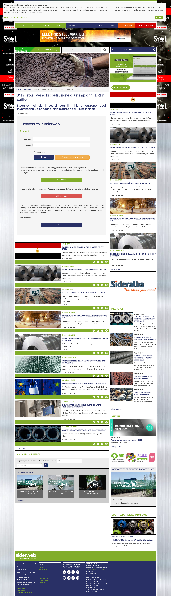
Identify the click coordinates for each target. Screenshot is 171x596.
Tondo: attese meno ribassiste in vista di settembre (143, 358)
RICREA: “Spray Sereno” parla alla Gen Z (132, 540)
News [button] (21, 25)
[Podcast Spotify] (69, 578)
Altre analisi (116, 409)
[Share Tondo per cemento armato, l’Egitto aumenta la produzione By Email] (93, 375)
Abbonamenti (146, 25)
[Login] (46, 465)
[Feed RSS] (73, 578)
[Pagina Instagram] (69, 572)
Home (18, 89)
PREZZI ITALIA (43, 570)
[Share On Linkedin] (98, 261)
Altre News (20, 448)
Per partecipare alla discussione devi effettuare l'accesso (36, 461)
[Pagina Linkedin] (64, 572)
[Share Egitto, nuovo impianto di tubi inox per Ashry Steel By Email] (93, 261)
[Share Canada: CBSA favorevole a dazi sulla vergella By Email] (93, 443)
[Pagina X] (77, 572)
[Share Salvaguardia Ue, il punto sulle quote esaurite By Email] (93, 397)
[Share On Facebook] (106, 261)
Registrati (61, 225)
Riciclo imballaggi (130, 515)
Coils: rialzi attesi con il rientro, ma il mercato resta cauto (145, 319)
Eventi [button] (98, 25)
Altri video (20, 501)
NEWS (41, 568)
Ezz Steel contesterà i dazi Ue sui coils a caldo (83, 293)
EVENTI (41, 576)
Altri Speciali (116, 447)
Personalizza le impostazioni (15, 17)
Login (44, 157)
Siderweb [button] (72, 25)
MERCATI (41, 572)
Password (29, 145)
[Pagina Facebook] (73, 572)
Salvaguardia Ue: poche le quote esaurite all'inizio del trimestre (81, 406)
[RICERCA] (105, 49)
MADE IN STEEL (43, 580)
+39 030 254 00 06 (23, 577)
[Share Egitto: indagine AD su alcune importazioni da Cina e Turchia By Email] (93, 353)
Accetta (159, 17)
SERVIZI (41, 574)
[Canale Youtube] (64, 578)
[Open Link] (85, 36)
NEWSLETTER (43, 582)
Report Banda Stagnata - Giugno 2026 (126, 440)
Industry (27, 89)
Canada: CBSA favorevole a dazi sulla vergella (84, 430)
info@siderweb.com (24, 579)
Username (28, 139)
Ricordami (40, 152)
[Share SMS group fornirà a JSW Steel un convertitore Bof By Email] (93, 330)
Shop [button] (111, 25)
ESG (86, 25)
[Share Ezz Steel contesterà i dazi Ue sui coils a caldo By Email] (93, 308)
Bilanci (59, 25)
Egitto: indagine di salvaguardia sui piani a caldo (84, 270)
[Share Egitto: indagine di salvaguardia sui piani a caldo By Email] (93, 285)
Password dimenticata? (73, 157)
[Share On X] (102, 261)
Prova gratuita (62, 180)
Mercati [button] (47, 25)
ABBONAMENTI (43, 578)
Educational (126, 25)
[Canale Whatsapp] (77, 578)
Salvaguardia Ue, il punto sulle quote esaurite (84, 383)
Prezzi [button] (34, 25)
